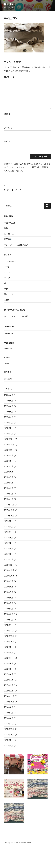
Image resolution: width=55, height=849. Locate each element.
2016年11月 (9, 570)
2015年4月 (8, 674)
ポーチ (7, 283)
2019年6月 (8, 406)
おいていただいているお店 (16, 316)
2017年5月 (8, 543)
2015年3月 (8, 680)
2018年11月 (9, 444)
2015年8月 (8, 652)
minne (6, 363)
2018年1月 (8, 499)
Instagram (8, 333)
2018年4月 (8, 483)
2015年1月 (8, 691)
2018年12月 (9, 439)
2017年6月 (8, 537)
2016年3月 (8, 614)
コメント (9, 77)
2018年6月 (8, 472)
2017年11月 (9, 510)
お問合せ (8, 378)
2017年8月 (8, 526)
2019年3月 (8, 422)
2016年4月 (8, 609)
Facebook (8, 348)
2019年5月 (8, 412)
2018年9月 (8, 455)
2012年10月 (9, 734)
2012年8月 (8, 745)
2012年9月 (8, 740)
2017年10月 (9, 516)
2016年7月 (8, 592)
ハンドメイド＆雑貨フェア (16, 245)
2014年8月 (8, 707)
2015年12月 (9, 630)
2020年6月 (8, 395)
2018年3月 (8, 488)
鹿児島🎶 (8, 239)
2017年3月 (8, 554)
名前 (7, 114)
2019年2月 (8, 428)
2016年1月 (8, 625)
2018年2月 (8, 494)
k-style (11, 4)
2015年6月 (8, 663)
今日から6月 (9, 223)
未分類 (7, 300)
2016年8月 (8, 587)
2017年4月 (8, 548)
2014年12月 (9, 696)
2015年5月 (8, 669)
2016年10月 (9, 576)
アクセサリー (10, 261)
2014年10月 (9, 702)
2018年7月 (8, 466)
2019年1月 (8, 433)
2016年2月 (8, 620)
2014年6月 (8, 718)
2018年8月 (8, 461)
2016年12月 (9, 565)
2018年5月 (8, 477)
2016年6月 (8, 598)
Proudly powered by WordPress (17, 843)
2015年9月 (8, 647)
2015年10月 (9, 641)
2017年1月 (8, 559)
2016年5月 (8, 603)
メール (8, 128)
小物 (6, 289)
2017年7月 (8, 532)
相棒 (6, 228)
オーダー (8, 272)
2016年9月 (8, 581)
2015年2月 (8, 685)
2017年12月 (9, 505)
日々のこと (9, 294)
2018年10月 (9, 450)
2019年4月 (8, 417)
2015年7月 (8, 658)
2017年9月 (8, 521)
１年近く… (9, 234)
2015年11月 (9, 636)
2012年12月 (9, 723)
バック (7, 278)
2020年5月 (8, 401)
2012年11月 (9, 729)
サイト (7, 141)
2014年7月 (8, 713)
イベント (8, 267)
